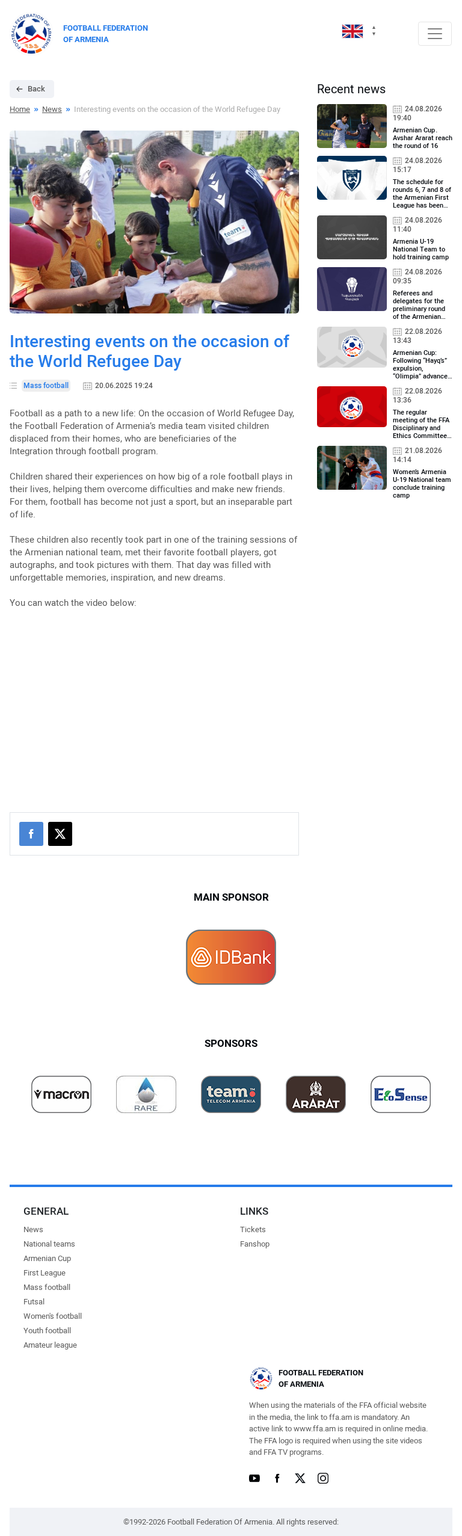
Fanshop (255, 1243)
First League (44, 1272)
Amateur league (50, 1344)
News (52, 109)
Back (36, 88)
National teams (49, 1243)
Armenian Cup (47, 1258)
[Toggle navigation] (435, 34)
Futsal (34, 1301)
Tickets (253, 1229)
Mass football (46, 1287)
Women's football (52, 1316)
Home (20, 109)
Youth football (47, 1330)
